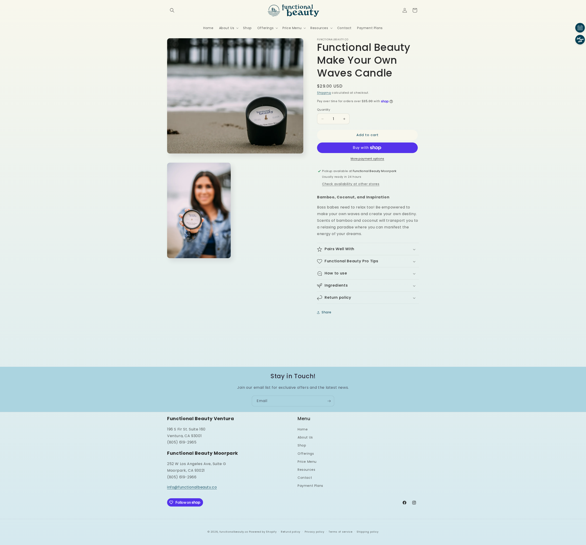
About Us (305, 437)
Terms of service (340, 531)
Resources (306, 469)
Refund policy (290, 531)
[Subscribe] (329, 401)
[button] (172, 10)
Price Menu (307, 461)
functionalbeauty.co (234, 532)
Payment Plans (310, 486)
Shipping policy (368, 531)
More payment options (367, 159)
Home (303, 429)
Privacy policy (314, 531)
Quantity (323, 110)
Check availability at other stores (350, 184)
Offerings (306, 453)
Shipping (324, 93)
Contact (305, 478)
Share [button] (326, 312)
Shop (302, 445)
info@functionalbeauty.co (192, 487)
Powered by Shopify (263, 532)
